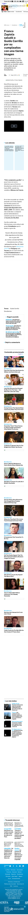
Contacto (15, 886)
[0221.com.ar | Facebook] (15, 1)
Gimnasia (8, 876)
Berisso (20, 872)
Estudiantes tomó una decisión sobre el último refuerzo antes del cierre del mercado (13, 321)
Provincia (9, 872)
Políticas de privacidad (10, 884)
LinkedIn (23, 866)
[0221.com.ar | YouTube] (20, 1)
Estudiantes (19, 11)
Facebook (13, 866)
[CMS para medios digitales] (17, 909)
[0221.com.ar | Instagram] (12, 1)
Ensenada (7, 874)
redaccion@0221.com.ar (14, 897)
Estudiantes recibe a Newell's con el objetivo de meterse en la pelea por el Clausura (13, 327)
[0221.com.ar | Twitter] (17, 1)
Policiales (3, 11)
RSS (11, 886)
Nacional (14, 872)
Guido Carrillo (14, 308)
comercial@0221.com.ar (14, 898)
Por (5, 75)
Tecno (9, 878)
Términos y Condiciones (14, 881)
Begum (20, 876)
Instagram (10, 866)
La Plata (7, 869)
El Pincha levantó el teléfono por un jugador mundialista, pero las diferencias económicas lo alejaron (14, 334)
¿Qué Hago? (14, 876)
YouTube (20, 866)
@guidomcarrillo (14, 235)
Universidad (11, 11)
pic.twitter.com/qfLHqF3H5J (14, 240)
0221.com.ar (6, 25)
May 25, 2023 (19, 244)
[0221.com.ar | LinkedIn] (23, 1)
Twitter (16, 866)
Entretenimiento (16, 878)
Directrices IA (20, 884)
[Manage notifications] (25, 907)
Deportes (13, 874)
